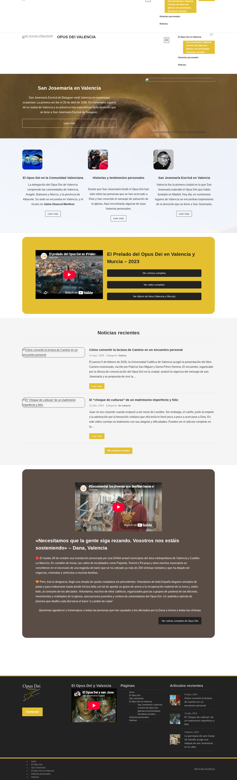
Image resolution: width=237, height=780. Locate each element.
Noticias (122, 355)
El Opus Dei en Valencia (189, 37)
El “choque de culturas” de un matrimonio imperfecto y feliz (133, 400)
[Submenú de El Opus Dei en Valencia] (211, 34)
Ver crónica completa (154, 273)
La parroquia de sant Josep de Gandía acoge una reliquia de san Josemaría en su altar (199, 741)
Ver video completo (154, 284)
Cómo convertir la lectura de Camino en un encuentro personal (136, 350)
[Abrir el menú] (166, 40)
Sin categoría (124, 405)
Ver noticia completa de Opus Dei (180, 620)
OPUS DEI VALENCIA (76, 37)
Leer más (69, 123)
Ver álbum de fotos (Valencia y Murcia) (154, 296)
